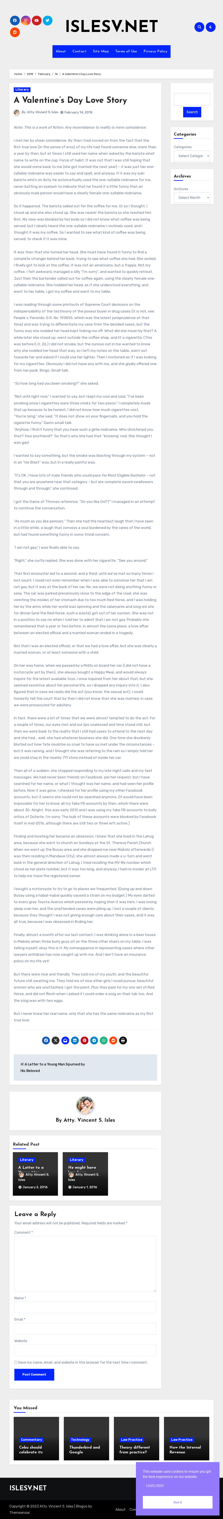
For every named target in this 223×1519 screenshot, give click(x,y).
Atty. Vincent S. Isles (42, 112)
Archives (181, 189)
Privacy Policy (155, 51)
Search (192, 112)
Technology (80, 1440)
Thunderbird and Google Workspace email (85, 1452)
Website (20, 1341)
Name (20, 1298)
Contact (80, 51)
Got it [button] (178, 1502)
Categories (183, 147)
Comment (23, 1232)
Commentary (31, 1440)
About (61, 51)
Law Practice (131, 1440)
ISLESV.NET (111, 28)
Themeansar (19, 1513)
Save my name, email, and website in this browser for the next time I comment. (83, 1362)
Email (19, 1319)
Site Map (101, 51)
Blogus (81, 1506)
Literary (22, 89)
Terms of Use (126, 51)
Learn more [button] (155, 1485)
